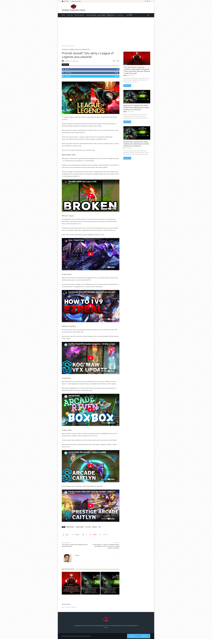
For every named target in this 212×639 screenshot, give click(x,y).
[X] (149, 1)
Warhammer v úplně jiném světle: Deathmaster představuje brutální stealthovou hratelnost (90, 590)
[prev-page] (63, 597)
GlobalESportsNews (70, 526)
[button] (148, 15)
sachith (68, 61)
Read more (127, 85)
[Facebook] (145, 1)
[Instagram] (147, 1)
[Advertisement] (106, 30)
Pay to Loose (88, 526)
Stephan (125, 111)
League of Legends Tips (82, 49)
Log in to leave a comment (69, 607)
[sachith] (63, 61)
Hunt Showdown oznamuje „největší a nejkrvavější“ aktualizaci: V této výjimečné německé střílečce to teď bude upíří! (71, 589)
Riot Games (94, 526)
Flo (124, 148)
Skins (99, 526)
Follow (116, 72)
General (71, 584)
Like (117, 69)
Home (63, 45)
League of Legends (70, 45)
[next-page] (65, 597)
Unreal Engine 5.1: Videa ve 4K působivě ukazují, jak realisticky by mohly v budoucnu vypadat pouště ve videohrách (106, 546)
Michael (125, 75)
